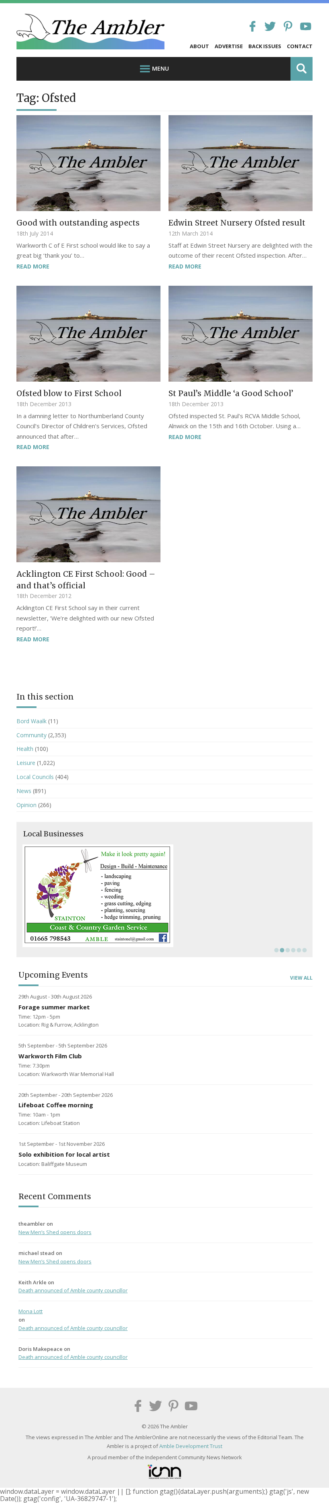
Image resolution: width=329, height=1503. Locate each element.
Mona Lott (30, 1311)
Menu (160, 68)
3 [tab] (287, 950)
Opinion (26, 805)
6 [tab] (304, 950)
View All (301, 978)
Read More (32, 266)
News (23, 791)
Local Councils (35, 777)
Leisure (25, 763)
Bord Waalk (31, 721)
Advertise (229, 46)
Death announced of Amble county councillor (73, 1290)
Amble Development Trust (190, 1446)
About (199, 46)
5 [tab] (298, 950)
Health (24, 749)
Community (31, 735)
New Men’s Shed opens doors (54, 1232)
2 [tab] (281, 950)
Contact (300, 46)
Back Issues (264, 46)
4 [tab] (292, 950)
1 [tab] (276, 950)
